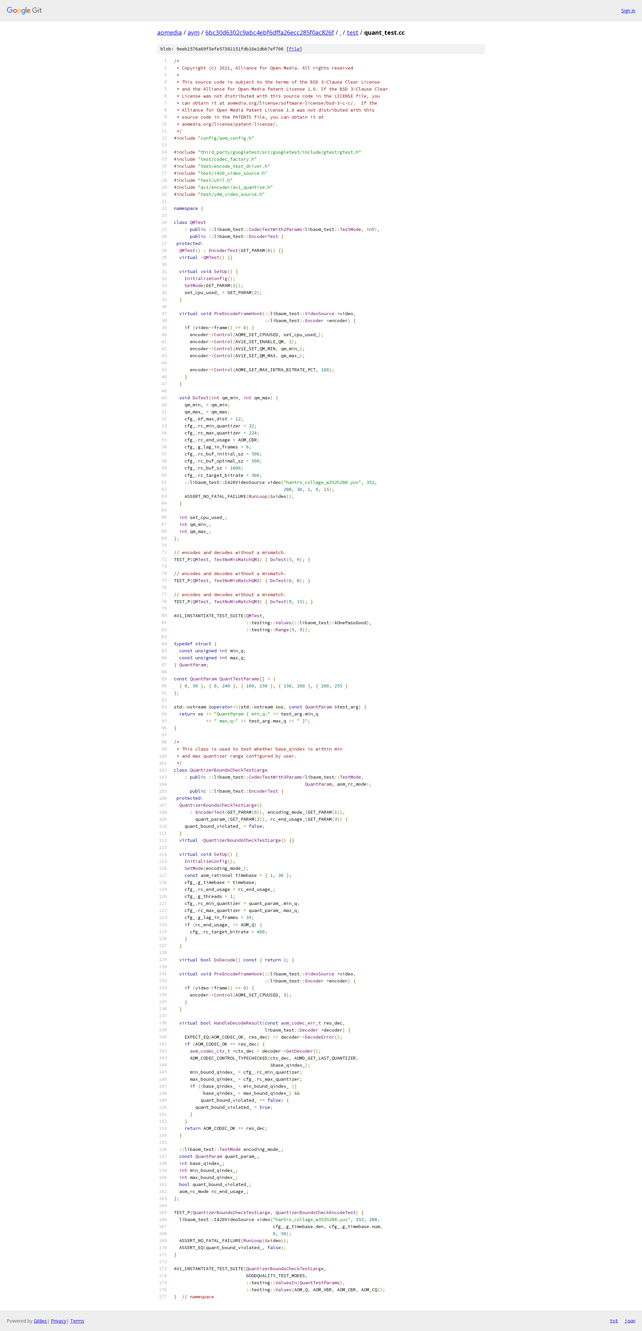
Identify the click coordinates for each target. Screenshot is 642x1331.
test (352, 32)
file (294, 49)
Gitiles (40, 1321)
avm (194, 32)
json (630, 1321)
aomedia (169, 32)
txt (614, 1321)
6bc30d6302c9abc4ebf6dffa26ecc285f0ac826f (269, 32)
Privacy (58, 1321)
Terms (77, 1321)
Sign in (628, 10)
